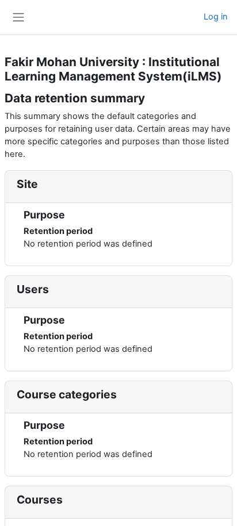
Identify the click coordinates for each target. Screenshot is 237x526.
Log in (216, 16)
